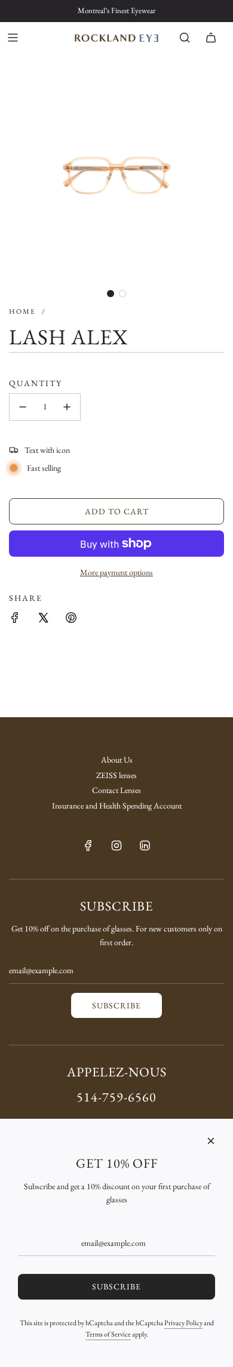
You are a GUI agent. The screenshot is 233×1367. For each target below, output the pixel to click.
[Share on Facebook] (15, 617)
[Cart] (211, 37)
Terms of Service (108, 1334)
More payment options (116, 572)
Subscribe (116, 1005)
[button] (110, 293)
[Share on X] (43, 617)
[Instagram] (116, 845)
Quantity (35, 383)
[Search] (184, 37)
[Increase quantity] (67, 407)
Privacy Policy (183, 1323)
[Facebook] (88, 845)
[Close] (211, 1141)
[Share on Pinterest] (71, 617)
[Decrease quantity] (23, 407)
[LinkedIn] (144, 845)
